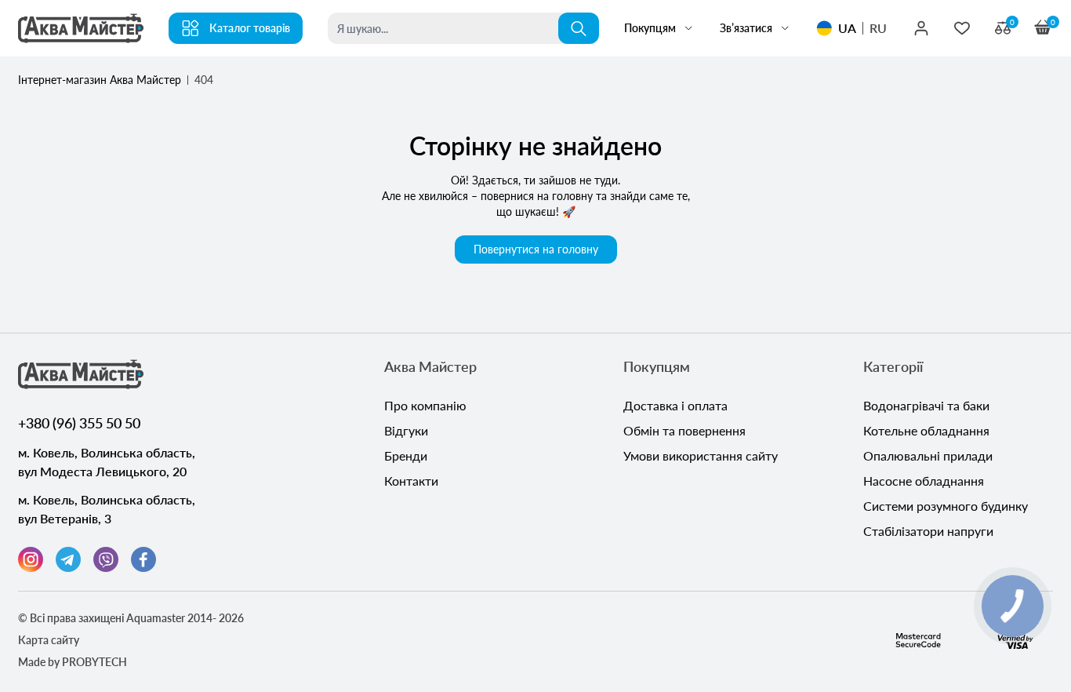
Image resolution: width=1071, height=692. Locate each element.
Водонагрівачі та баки (926, 405)
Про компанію (425, 405)
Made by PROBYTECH (72, 661)
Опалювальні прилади (928, 455)
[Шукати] (578, 28)
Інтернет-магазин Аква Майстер (99, 79)
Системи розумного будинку (945, 505)
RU (878, 27)
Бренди (405, 455)
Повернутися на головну (536, 249)
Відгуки (406, 430)
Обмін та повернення (684, 430)
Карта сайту (48, 639)
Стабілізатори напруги (928, 530)
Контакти (411, 480)
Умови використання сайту (700, 455)
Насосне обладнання (923, 480)
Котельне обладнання (926, 430)
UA (847, 27)
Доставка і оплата (675, 405)
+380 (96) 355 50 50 (79, 423)
